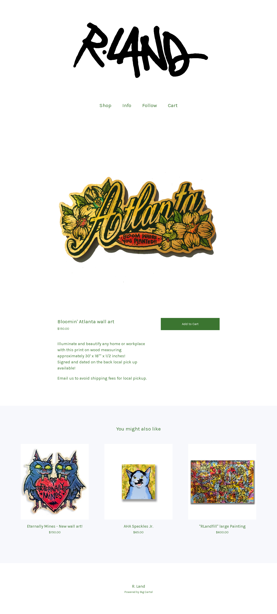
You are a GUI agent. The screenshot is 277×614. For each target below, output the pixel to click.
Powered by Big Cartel (138, 592)
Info (126, 105)
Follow (149, 105)
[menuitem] (105, 105)
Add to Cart (190, 324)
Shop (105, 105)
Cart (174, 105)
